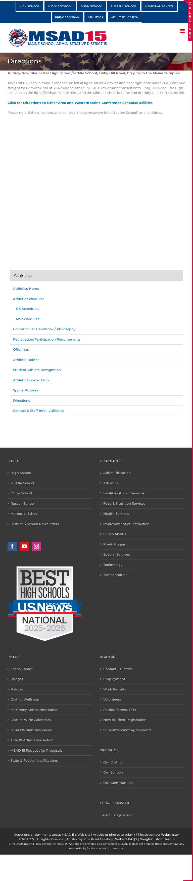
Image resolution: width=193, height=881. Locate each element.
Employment (114, 679)
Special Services (116, 554)
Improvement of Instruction (126, 524)
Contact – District (117, 669)
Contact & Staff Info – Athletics (38, 411)
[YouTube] (24, 546)
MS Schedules (27, 319)
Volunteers (112, 699)
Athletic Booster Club (31, 380)
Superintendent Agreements (127, 730)
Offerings (21, 349)
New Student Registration (125, 720)
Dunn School (21, 493)
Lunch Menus (114, 534)
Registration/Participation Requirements (47, 339)
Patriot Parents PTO (119, 710)
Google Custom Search (157, 839)
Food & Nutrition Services (124, 503)
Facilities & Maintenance (123, 493)
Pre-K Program (115, 544)
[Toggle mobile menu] (182, 30)
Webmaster (170, 834)
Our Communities (118, 783)
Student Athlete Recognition (37, 370)
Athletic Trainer (26, 360)
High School (21, 473)
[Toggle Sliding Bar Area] (187, 4)
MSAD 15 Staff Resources (31, 730)
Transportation (115, 575)
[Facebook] (12, 546)
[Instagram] (36, 546)
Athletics (110, 483)
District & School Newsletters (35, 524)
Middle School (22, 483)
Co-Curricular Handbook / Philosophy (44, 329)
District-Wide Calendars (31, 720)
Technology (112, 565)
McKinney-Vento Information (35, 710)
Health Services (116, 513)
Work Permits (114, 689)
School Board (22, 669)
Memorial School (24, 513)
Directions (21, 400)
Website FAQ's (126, 839)
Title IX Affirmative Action (32, 740)
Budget (17, 679)
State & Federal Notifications (34, 760)
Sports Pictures (25, 390)
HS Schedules (27, 309)
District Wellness (25, 699)
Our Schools (113, 772)
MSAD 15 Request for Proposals (37, 750)
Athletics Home (26, 288)
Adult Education (117, 473)
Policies (17, 689)
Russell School (23, 503)
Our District (113, 762)
